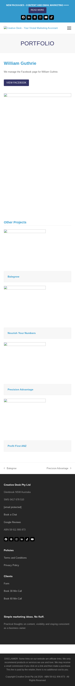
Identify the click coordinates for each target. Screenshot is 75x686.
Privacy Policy (11, 565)
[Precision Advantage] (25, 363)
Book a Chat (10, 514)
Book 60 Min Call (13, 598)
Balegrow (13, 276)
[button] (69, 28)
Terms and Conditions (15, 557)
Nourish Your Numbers (22, 333)
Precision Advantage (20, 389)
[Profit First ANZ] (25, 419)
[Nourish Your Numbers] (25, 306)
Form (6, 583)
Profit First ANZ (17, 445)
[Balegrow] (25, 250)
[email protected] (12, 507)
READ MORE (37, 10)
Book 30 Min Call (13, 591)
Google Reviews (12, 522)
